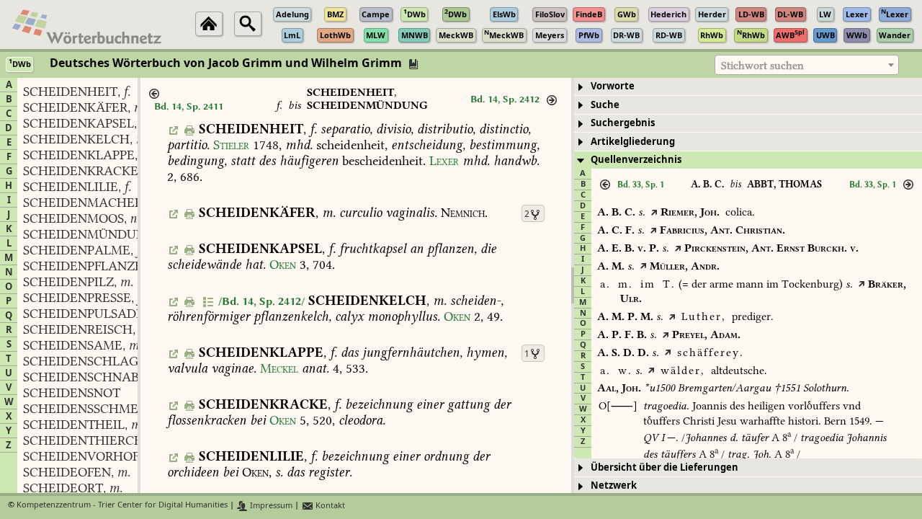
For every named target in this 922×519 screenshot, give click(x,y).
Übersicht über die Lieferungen (664, 467)
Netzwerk (614, 485)
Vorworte (613, 86)
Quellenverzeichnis (636, 160)
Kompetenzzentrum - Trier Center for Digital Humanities (122, 505)
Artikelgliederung (633, 141)
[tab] (748, 87)
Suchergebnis (623, 123)
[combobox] (807, 65)
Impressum (270, 505)
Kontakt (329, 505)
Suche (605, 105)
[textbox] (806, 66)
